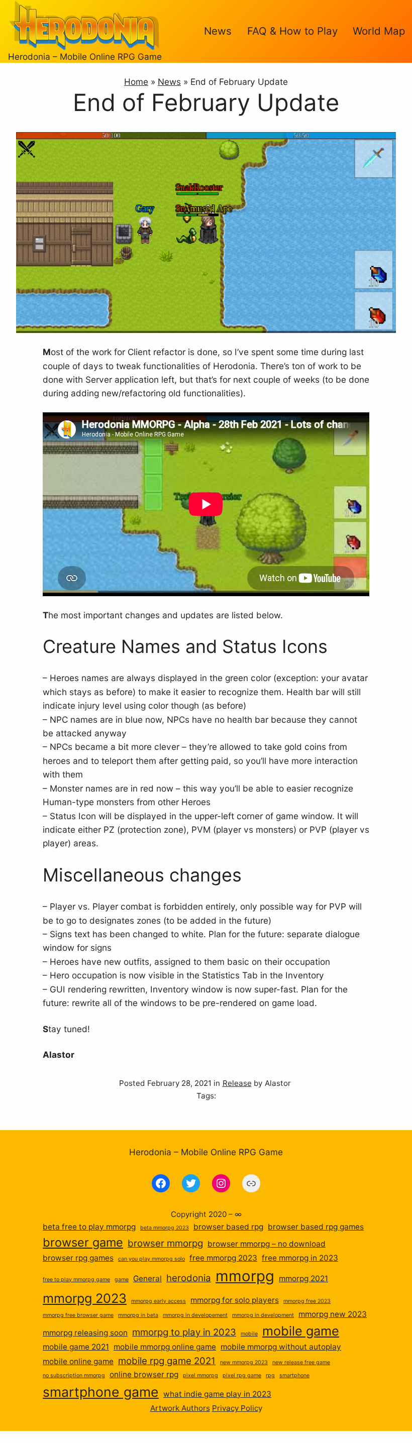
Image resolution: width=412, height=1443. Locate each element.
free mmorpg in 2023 (300, 1258)
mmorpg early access (158, 1301)
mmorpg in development (263, 1315)
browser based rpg (228, 1227)
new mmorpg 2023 (244, 1362)
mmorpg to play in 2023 (184, 1332)
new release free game (301, 1362)
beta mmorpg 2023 (164, 1228)
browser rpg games (78, 1258)
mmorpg (245, 1276)
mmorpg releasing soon (85, 1333)
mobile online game (78, 1361)
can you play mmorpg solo (151, 1259)
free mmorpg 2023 (223, 1258)
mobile (249, 1333)
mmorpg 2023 (85, 1298)
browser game (83, 1242)
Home (136, 81)
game (122, 1279)
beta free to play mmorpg (89, 1227)
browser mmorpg (165, 1243)
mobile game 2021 (76, 1347)
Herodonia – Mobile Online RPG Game (85, 56)
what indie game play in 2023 (217, 1394)
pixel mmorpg (200, 1375)
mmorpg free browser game (78, 1315)
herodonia (188, 1278)
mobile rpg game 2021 (167, 1361)
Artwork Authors (180, 1408)
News (169, 81)
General (147, 1278)
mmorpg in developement (195, 1315)
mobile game (300, 1331)
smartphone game (101, 1392)
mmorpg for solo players (234, 1300)
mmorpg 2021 (303, 1278)
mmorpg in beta (138, 1315)
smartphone (294, 1375)
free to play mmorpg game (76, 1279)
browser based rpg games (316, 1227)
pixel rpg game (242, 1375)
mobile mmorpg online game (165, 1347)
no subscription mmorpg (74, 1375)
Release (237, 1083)
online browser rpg (144, 1374)
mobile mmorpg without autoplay (281, 1347)
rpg (270, 1375)
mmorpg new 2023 (332, 1314)
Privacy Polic (235, 1408)
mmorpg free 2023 (307, 1301)
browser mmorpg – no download (267, 1244)
